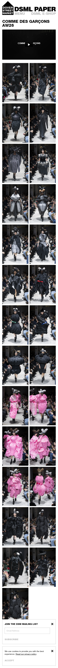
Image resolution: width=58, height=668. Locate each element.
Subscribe (11, 639)
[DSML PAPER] (35, 9)
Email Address (13, 631)
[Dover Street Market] (8, 8)
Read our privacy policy (26, 654)
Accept (9, 660)
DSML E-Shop (43, 14)
